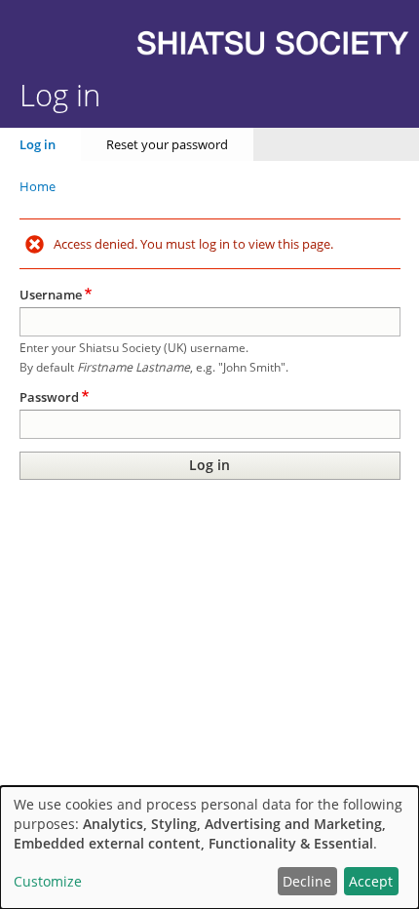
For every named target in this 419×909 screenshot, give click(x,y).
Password (49, 397)
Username (50, 294)
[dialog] (209, 847)
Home (37, 186)
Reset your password (167, 144)
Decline (307, 881)
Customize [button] (48, 881)
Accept (371, 881)
